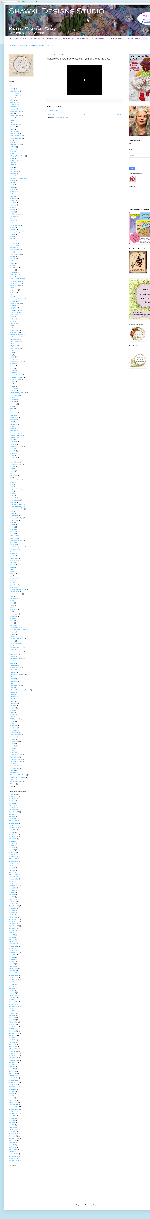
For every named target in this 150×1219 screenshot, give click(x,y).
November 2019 (13, 881)
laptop (12, 482)
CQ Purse (13, 247)
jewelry (12, 466)
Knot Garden (14, 475)
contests (12, 229)
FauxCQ (12, 366)
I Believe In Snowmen (16, 446)
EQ (11, 343)
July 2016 (12, 957)
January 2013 (13, 1051)
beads (12, 129)
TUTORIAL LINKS (97, 38)
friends (12, 397)
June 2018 (12, 912)
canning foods (14, 200)
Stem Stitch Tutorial (16, 685)
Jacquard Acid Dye (16, 464)
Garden (12, 402)
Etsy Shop (13, 346)
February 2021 (13, 859)
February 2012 (13, 1076)
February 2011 (13, 1102)
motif (11, 522)
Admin (12, 98)
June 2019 (12, 892)
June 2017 (12, 933)
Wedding (13, 773)
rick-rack (12, 645)
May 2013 (12, 1042)
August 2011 (12, 1089)
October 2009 (13, 1136)
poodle (12, 587)
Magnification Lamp (16, 489)
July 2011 (11, 1091)
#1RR (12, 89)
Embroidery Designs (16, 334)
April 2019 (12, 897)
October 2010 (13, 1111)
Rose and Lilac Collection (18, 647)
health (12, 428)
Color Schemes (15, 225)
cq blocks (13, 241)
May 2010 (12, 1122)
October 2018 (13, 903)
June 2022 (12, 845)
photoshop (13, 580)
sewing (12, 663)
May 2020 (12, 870)
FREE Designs (14, 388)
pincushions (14, 585)
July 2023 (12, 832)
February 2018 (13, 917)
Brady (12, 182)
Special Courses (82, 38)
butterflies (13, 191)
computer (13, 227)
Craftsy (12, 263)
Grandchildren (14, 417)
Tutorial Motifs (14, 757)
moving (12, 527)
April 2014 (12, 1017)
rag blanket (13, 625)
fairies (12, 352)
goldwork (13, 415)
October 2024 (13, 810)
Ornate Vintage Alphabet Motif (19, 547)
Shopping (13, 672)
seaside (12, 661)
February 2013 (13, 1049)
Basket (12, 118)
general (12, 408)
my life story (13, 531)
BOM (11, 167)
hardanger (13, 424)
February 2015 (13, 995)
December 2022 (13, 834)
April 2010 (12, 1125)
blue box (13, 160)
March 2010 (12, 1127)
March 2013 (12, 1046)
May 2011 (12, 1096)
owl (11, 551)
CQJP (12, 256)
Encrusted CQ (14, 339)
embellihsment (14, 328)
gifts (11, 410)
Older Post (119, 114)
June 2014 (12, 1013)
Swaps (12, 712)
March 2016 (12, 966)
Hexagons (13, 437)
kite (11, 473)
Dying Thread (14, 314)
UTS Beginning (15, 768)
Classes (12, 220)
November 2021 (13, 856)
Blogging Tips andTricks (17, 156)
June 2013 (12, 1040)
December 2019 (13, 879)
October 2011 (13, 1084)
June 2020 (12, 868)
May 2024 (12, 816)
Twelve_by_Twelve (16, 761)
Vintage (12, 770)
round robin (13, 654)
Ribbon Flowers (15, 643)
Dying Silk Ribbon (15, 312)
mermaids (13, 502)
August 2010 (12, 1116)
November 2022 (13, 836)
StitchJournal (14, 692)
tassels (12, 714)
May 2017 (12, 935)
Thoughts (13, 743)
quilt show (13, 618)
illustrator (13, 451)
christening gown (15, 214)
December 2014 (13, 999)
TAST (12, 717)
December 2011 (13, 1080)
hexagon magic (15, 433)
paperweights (14, 560)
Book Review (14, 171)
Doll (11, 294)
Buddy (12, 185)
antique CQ (13, 107)
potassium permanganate (18, 589)
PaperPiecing (14, 558)
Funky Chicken (14, 399)
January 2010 (13, 1131)
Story (12, 699)
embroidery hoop (15, 337)
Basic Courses (35, 38)
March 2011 (12, 1100)
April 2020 (12, 872)
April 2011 (12, 1098)
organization (14, 542)
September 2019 (14, 885)
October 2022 (13, 839)
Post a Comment (54, 110)
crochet (12, 270)
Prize (12, 596)
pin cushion (13, 582)
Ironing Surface (15, 462)
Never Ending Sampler (17, 540)
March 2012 (12, 1073)
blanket (12, 153)
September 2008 (14, 1160)
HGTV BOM (13, 442)
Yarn (11, 786)
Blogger (94, 1205)
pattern (12, 567)
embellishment (14, 330)
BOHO (12, 165)
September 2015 (14, 979)
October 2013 (13, 1031)
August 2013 (12, 1035)
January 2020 (13, 877)
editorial (12, 319)
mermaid (13, 498)
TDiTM (12, 721)
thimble (12, 739)
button (12, 194)
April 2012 (12, 1071)
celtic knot (13, 205)
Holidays (13, 444)
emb (11, 325)
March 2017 (12, 939)
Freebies (13, 390)
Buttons (12, 196)
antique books (14, 104)
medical (12, 493)
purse (12, 603)
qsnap (12, 605)
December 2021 (13, 854)
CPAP (12, 236)
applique (13, 109)
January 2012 (13, 1078)
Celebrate (13, 203)
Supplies (13, 705)
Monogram (13, 516)
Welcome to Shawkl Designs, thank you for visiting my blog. (31, 45)
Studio (12, 701)
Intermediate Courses (50, 38)
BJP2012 (13, 149)
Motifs (12, 524)
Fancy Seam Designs (16, 361)
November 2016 (13, 948)
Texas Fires (13, 730)
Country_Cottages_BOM (17, 232)
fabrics (12, 350)
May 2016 (12, 962)
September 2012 (14, 1060)
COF (11, 223)
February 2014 (13, 1022)
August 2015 (12, 982)
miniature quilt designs (17, 509)
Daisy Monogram (15, 281)
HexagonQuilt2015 (16, 435)
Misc (11, 511)
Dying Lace (13, 308)
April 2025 (12, 803)
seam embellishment (16, 659)
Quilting (12, 621)
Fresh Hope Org (15, 395)
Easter (12, 317)
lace (11, 477)
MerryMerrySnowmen (16, 504)
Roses (12, 650)
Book (12, 169)
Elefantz (12, 323)
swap (12, 710)
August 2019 (12, 888)
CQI (11, 252)
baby (11, 113)
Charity (12, 209)
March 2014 (12, 1020)
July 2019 (12, 890)
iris (11, 460)
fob (11, 384)
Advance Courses (67, 38)
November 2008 (13, 1158)
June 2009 (12, 1142)
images (12, 453)
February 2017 (13, 941)
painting (12, 556)
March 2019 (12, 899)
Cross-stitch (13, 274)
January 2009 (13, 1154)
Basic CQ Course (15, 115)
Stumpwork (13, 703)
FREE (12, 386)
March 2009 (12, 1149)
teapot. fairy (13, 725)
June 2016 (12, 959)
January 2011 (13, 1105)
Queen (12, 607)
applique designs (15, 111)
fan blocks (13, 359)
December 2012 (13, 1053)
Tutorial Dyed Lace (16, 755)
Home (9, 38)
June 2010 (12, 1120)
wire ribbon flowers (16, 781)
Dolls (12, 296)
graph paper (14, 419)
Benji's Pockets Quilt (16, 136)
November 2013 (13, 1029)
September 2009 (14, 1138)
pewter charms (14, 578)
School (12, 656)
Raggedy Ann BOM (16, 627)
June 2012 (12, 1067)
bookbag (13, 174)
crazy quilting (14, 267)
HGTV (12, 439)
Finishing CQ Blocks (16, 372)
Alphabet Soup (14, 102)
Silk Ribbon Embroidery (17, 674)
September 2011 (14, 1087)
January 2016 (13, 970)
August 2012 (12, 1062)
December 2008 (13, 1156)
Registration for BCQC (17, 638)
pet (11, 576)
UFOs (12, 764)
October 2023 (13, 825)
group (12, 422)
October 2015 (13, 977)
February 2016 (13, 968)
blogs (12, 158)
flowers (12, 381)
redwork (12, 636)
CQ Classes (14, 243)
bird (11, 142)
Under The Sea (15, 766)
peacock (12, 571)
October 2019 (13, 883)
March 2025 (12, 805)
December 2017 (13, 919)
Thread (12, 746)
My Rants (13, 533)
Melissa (12, 495)
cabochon (13, 198)
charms (12, 212)
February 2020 (13, 874)
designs (12, 288)
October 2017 (13, 924)
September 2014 (14, 1006)
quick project (14, 609)
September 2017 (14, 926)
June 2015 (12, 986)
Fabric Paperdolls (15, 348)
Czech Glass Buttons (16, 279)
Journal (12, 471)
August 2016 (12, 955)
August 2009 (12, 1140)
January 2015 (13, 997)
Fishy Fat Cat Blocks (16, 375)
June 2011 (12, 1093)
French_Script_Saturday (17, 393)
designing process (15, 285)
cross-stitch (13, 272)
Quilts (12, 623)
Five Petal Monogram (16, 377)
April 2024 (12, 819)
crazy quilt (13, 265)
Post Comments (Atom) (62, 117)
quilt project (13, 616)
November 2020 (13, 861)
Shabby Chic (14, 665)
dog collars (13, 292)
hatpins (12, 426)
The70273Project (15, 734)
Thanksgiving (14, 732)
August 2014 (12, 1008)
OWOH (12, 553)
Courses (12, 234)
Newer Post (50, 114)
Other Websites (15, 549)
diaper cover (14, 290)
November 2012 (13, 1055)
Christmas (13, 216)
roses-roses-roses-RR (17, 652)
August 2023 (12, 830)
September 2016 (14, 953)
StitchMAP (13, 694)
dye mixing (13, 305)
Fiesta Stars (13, 370)
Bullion (12, 187)
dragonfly (13, 301)
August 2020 (12, 865)
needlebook (14, 536)
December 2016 (13, 946)
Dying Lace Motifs (15, 310)
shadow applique (15, 667)
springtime (13, 681)
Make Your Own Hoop (134, 38)
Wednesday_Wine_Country (18, 775)
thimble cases (14, 741)
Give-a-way (13, 413)
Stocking (13, 696)
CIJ (11, 218)
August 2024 (12, 814)
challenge (13, 207)
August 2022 (12, 841)
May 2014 (12, 1015)
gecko (12, 406)
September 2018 (14, 906)
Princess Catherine (16, 594)
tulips (12, 748)
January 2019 (13, 901)
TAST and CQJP (15, 719)
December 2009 (13, 1134)
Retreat (12, 641)
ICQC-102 (13, 448)
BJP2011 (13, 147)
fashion (12, 364)
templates (13, 728)
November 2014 (13, 1002)
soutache (13, 679)
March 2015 (12, 993)
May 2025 (12, 801)
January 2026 (13, 794)
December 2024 (13, 807)
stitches (12, 688)
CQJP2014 (13, 259)
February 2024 (13, 821)
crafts (12, 261)
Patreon (12, 565)
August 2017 (12, 928)
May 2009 (12, 1145)
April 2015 (12, 991)
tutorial (12, 752)
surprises (13, 708)
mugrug (12, 529)
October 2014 (13, 1004)
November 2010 (13, 1109)
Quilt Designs (14, 614)
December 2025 (13, 796)
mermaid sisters (15, 500)
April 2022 (12, 850)
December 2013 (13, 1026)
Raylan (12, 632)
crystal (12, 276)
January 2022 (13, 852)
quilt (11, 612)
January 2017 (13, 944)
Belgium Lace (14, 133)
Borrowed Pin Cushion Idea (18, 178)
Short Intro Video (20, 38)
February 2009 (13, 1151)
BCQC (12, 120)
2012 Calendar (14, 91)
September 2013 (14, 1033)
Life (11, 486)
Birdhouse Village (15, 145)
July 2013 (12, 1038)
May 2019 (12, 894)
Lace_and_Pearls (15, 480)
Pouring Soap (14, 591)
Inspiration (13, 457)
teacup (12, 723)
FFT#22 (12, 368)
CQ (11, 238)
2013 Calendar (14, 93)
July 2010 (12, 1118)
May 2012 (12, 1069)
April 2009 (12, 1147)
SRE (11, 683)
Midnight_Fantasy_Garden (18, 507)
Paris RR (13, 562)
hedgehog (13, 431)
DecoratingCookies (16, 283)
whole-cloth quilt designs (17, 777)
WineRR (12, 779)
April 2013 (12, 1044)
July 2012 (12, 1064)
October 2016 (13, 950)
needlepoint (14, 538)
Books (12, 176)
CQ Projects (14, 245)
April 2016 (12, 964)
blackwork (13, 151)
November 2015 (13, 975)
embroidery (13, 332)
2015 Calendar (14, 95)
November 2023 (13, 823)
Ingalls (12, 455)
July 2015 (12, 984)
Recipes (12, 634)
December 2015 (13, 973)
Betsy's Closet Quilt (16, 138)
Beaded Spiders (15, 124)
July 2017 (12, 930)
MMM (12, 513)
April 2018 (12, 915)
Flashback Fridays (15, 379)
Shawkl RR (13, 670)
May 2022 (12, 848)
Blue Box (13, 162)
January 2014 (13, 1024)
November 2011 (13, 1082)
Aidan (12, 100)
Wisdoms (13, 784)
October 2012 (13, 1058)
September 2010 (14, 1113)
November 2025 (13, 798)
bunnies (12, 189)
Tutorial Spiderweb (16, 759)
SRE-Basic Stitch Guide (115, 38)
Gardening (13, 404)
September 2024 (14, 812)
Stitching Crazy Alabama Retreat (20, 690)
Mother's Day (14, 520)
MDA (11, 491)
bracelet (12, 180)
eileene (12, 321)
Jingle (12, 468)
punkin (12, 600)
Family (12, 357)
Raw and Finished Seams (18, 629)
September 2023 (14, 827)
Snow (12, 676)
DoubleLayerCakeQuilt (17, 299)
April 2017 (12, 937)
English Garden (15, 341)
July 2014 (12, 1011)
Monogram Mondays (16, 518)
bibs (11, 140)
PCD (11, 569)
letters (12, 484)
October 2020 (13, 863)
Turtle (12, 750)
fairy (11, 355)
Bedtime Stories (15, 131)
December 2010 (13, 1107)
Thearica (13, 737)
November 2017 (13, 921)
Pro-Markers (14, 598)
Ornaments (13, 545)
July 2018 (12, 910)
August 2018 (12, 908)
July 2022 (12, 843)
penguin (12, 574)
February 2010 (13, 1129)
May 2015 (12, 988)
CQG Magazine (15, 250)
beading (12, 127)
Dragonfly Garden (15, 303)
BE (11, 122)
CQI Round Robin (15, 254)
